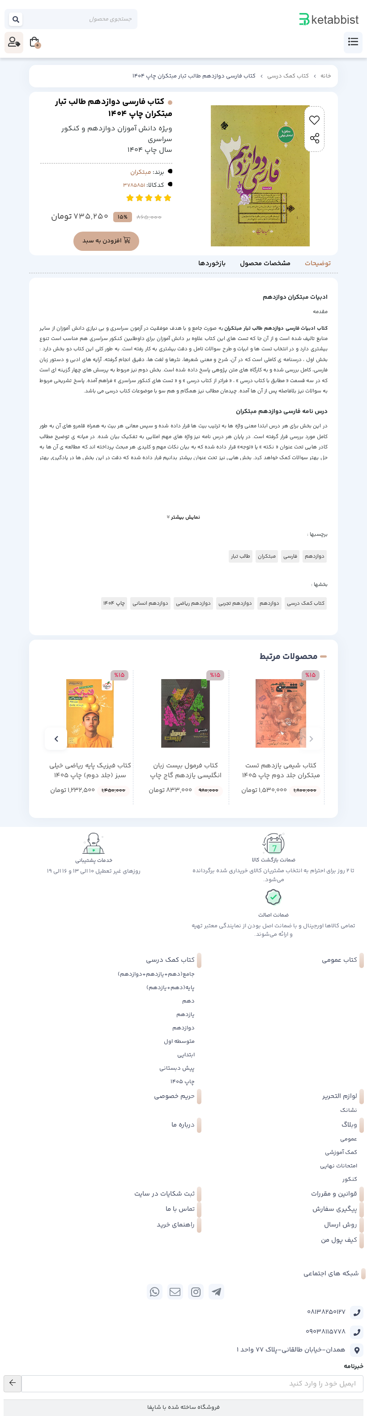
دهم (188, 1001)
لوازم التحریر (339, 1096)
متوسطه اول (179, 1041)
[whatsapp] (154, 1292)
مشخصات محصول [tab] (265, 263)
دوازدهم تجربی (235, 603)
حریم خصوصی (174, 1096)
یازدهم (185, 1014)
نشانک (348, 1110)
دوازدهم (314, 556)
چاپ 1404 (114, 603)
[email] (175, 1292)
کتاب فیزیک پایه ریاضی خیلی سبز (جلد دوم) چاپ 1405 (90, 771)
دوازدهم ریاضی (193, 603)
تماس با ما (180, 1209)
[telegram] (216, 1292)
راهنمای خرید (176, 1225)
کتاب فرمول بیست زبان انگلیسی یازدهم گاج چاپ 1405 (186, 771)
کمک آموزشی (341, 1152)
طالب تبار (240, 556)
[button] (311, 738)
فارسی (290, 556)
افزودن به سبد (102, 241)
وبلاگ (349, 1125)
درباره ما (183, 1125)
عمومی (348, 1139)
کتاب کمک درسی (288, 76)
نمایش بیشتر (185, 517)
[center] (16, 19)
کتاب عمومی (339, 960)
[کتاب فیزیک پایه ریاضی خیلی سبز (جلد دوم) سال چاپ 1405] (90, 713)
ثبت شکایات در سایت (164, 1194)
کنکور (349, 1179)
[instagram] (196, 1292)
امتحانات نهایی (338, 1166)
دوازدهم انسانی (150, 603)
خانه (325, 76)
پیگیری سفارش (334, 1209)
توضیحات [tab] (318, 263)
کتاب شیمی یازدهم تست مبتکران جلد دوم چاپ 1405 (281, 771)
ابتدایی (186, 1054)
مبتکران (140, 172)
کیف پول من (339, 1240)
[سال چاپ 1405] (281, 713)
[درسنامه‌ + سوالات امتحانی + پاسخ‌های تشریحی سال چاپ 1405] (185, 713)
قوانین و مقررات (334, 1194)
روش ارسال (340, 1225)
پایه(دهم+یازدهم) (170, 987)
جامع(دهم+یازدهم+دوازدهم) (156, 974)
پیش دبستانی (177, 1068)
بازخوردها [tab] (212, 263)
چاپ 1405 (183, 1081)
